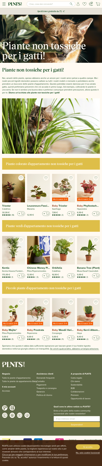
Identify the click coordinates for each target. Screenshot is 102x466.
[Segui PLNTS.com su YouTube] (19, 415)
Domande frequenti (46, 377)
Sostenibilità (76, 384)
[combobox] (51, 4)
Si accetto (87, 446)
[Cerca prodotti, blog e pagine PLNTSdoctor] (71, 4)
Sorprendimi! (77, 424)
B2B (73, 388)
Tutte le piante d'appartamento (16, 377)
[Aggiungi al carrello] (21, 213)
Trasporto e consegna (46, 388)
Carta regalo (76, 377)
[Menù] (4, 4)
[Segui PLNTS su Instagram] (4, 408)
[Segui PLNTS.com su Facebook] (4, 415)
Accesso (6, 390)
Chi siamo (75, 381)
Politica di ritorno (44, 395)
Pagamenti (41, 384)
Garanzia (41, 391)
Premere (75, 395)
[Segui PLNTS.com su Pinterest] (12, 415)
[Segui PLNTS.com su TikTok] (27, 415)
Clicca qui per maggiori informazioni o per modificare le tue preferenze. (35, 454)
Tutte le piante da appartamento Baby (19, 381)
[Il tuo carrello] (98, 4)
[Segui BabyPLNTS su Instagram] (12, 408)
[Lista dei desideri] (84, 4)
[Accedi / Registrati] (78, 4)
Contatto (41, 381)
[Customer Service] (91, 4)
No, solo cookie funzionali (88, 452)
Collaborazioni (77, 391)
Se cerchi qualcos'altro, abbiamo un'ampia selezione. (74, 348)
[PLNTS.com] (15, 4)
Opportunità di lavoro (80, 398)
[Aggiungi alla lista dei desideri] (21, 177)
